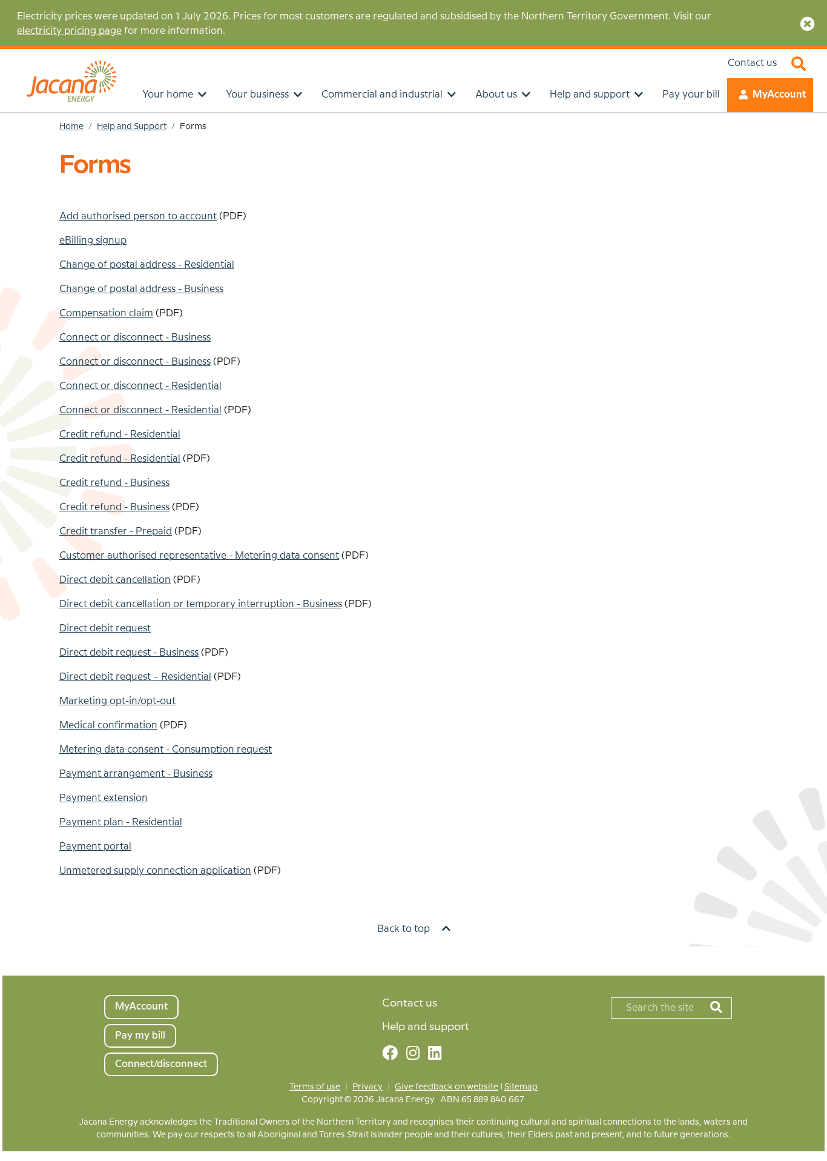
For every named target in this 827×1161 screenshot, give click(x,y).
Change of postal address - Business (141, 289)
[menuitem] (193, 1009)
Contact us (752, 63)
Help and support (425, 1027)
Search (798, 63)
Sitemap (521, 1087)
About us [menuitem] (496, 94)
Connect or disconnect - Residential (140, 386)
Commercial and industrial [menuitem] (382, 94)
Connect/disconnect (161, 1064)
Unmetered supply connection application (155, 871)
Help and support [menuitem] (590, 94)
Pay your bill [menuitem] (691, 94)
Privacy (367, 1087)
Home (71, 126)
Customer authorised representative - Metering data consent (199, 556)
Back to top (404, 929)
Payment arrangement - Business (136, 774)
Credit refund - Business (114, 507)
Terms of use (314, 1087)
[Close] (805, 24)
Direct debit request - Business (129, 652)
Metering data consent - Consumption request (165, 749)
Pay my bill (140, 1035)
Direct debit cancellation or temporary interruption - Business (200, 604)
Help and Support (131, 126)
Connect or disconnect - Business (135, 337)
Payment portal (95, 846)
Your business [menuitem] (257, 94)
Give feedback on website (446, 1087)
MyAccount (779, 94)
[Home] (71, 78)
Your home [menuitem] (167, 94)
